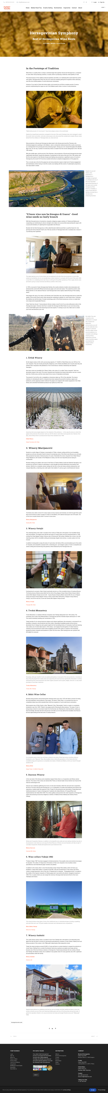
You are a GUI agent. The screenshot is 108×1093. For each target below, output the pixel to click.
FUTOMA (46, 43)
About (80, 8)
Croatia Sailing (48, 8)
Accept (92, 1090)
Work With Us (13, 1069)
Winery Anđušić (30, 956)
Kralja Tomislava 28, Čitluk (32, 442)
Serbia (56, 1062)
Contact (74, 8)
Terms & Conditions (15, 1062)
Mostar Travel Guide (58, 43)
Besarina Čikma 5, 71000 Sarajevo (86, 1057)
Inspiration (66, 8)
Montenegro (58, 1060)
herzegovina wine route (16, 1022)
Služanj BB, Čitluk (30, 523)
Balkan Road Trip (36, 8)
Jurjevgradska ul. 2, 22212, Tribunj (86, 1063)
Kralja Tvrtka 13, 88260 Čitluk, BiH (34, 769)
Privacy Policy (13, 1060)
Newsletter (13, 1067)
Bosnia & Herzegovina (60, 1055)
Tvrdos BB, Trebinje (31, 688)
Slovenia (57, 1064)
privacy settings (67, 1089)
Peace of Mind (13, 1059)
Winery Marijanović (31, 519)
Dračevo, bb (29, 960)
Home (28, 8)
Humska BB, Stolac (31, 851)
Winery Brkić (29, 766)
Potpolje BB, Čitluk (31, 605)
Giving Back (13, 1064)
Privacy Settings (101, 1089)
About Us (12, 1057)
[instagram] (86, 2)
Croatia (57, 1057)
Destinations (58, 8)
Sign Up (12, 1055)
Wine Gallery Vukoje (31, 926)
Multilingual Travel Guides (16, 1065)
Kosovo (57, 1059)
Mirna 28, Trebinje (30, 929)
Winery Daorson (30, 848)
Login (11, 1054)
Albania (57, 1054)
